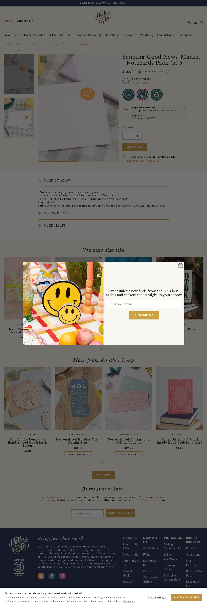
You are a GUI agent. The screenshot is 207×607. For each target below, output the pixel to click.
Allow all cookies (186, 597)
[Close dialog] (180, 265)
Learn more (129, 601)
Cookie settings (157, 597)
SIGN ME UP (144, 315)
